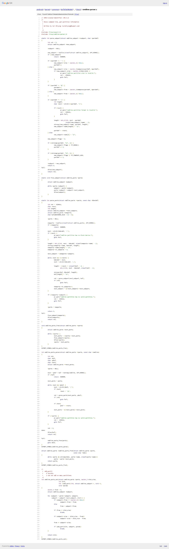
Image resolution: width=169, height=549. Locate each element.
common (55, 9)
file (76, 14)
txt (161, 546)
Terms (23, 546)
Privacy (17, 546)
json (165, 546)
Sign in (165, 3)
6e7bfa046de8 (67, 9)
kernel (47, 9)
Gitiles (12, 546)
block (78, 9)
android (40, 9)
